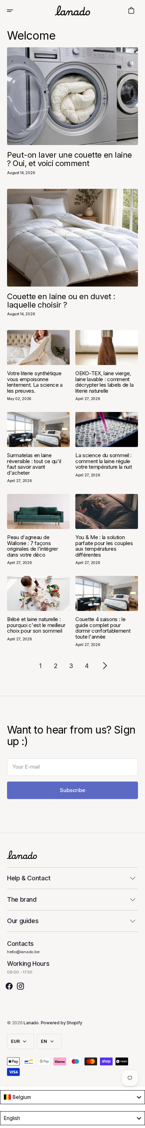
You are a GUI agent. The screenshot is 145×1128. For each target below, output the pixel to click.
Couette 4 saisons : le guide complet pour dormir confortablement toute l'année (102, 628)
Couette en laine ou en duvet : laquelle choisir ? (61, 300)
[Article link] (72, 96)
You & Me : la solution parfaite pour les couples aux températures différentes (104, 546)
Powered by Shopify (61, 1022)
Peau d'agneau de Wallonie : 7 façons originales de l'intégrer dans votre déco (32, 546)
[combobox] (72, 1097)
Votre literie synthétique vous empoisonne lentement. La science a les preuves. (35, 382)
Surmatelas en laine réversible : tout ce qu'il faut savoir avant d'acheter (34, 464)
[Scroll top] (136, 1119)
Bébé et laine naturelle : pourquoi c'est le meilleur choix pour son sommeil (36, 625)
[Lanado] (72, 10)
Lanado (31, 1022)
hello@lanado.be (23, 952)
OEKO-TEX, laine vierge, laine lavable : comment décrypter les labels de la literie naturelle (104, 382)
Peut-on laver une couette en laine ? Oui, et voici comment (69, 159)
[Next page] (105, 665)
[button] (15, 10)
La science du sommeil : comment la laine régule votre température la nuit (103, 461)
